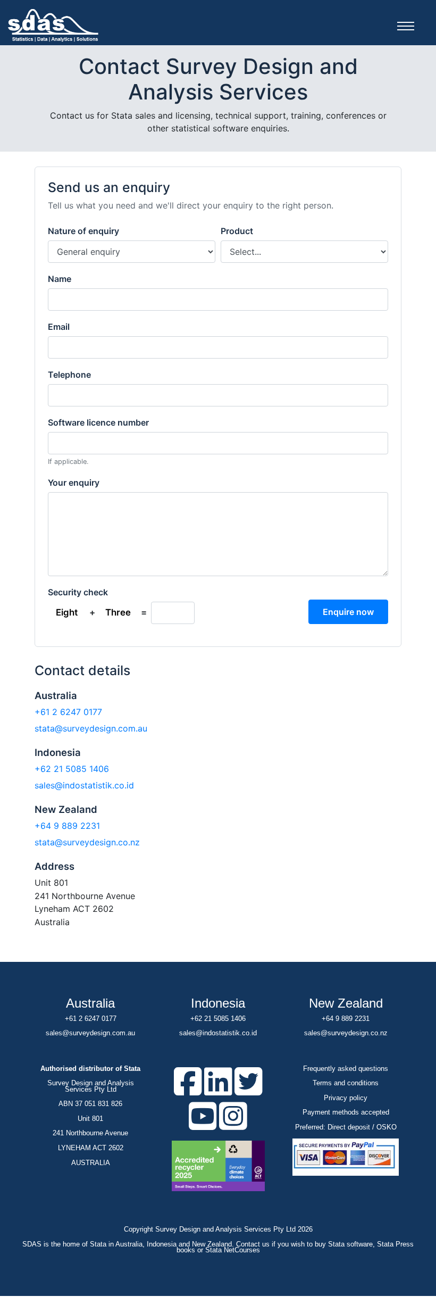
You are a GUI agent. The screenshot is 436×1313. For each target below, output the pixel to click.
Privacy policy (345, 1098)
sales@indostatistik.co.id (84, 785)
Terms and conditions (346, 1083)
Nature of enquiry (83, 231)
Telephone (69, 374)
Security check (78, 592)
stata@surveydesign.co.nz (87, 842)
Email (59, 326)
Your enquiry (73, 482)
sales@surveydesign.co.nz (346, 1033)
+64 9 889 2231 (67, 825)
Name (59, 278)
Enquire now (348, 611)
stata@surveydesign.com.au (91, 728)
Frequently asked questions (345, 1069)
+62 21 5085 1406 (72, 768)
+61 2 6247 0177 (68, 712)
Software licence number (98, 422)
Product (237, 231)
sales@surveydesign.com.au (90, 1033)
